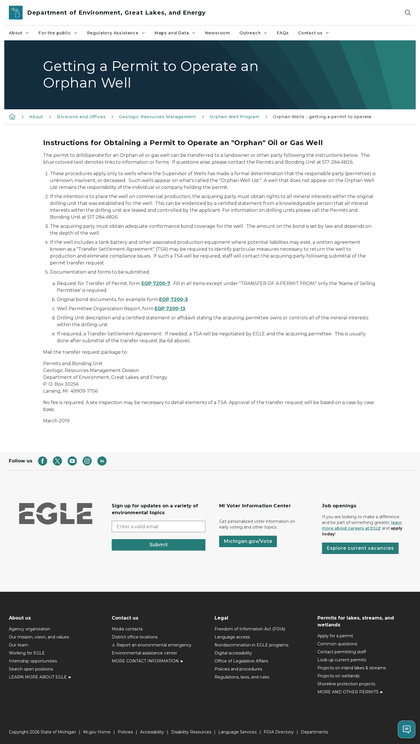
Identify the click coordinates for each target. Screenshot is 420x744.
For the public (55, 32)
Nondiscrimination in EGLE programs (251, 645)
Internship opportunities (33, 661)
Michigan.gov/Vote (248, 541)
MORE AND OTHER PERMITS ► (350, 691)
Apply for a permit (335, 635)
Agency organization (29, 629)
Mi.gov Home (97, 732)
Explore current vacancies (360, 548)
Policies (125, 732)
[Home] (12, 116)
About (16, 32)
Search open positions (31, 669)
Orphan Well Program (234, 116)
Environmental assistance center (144, 653)
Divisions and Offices (81, 116)
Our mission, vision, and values (39, 637)
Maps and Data (172, 32)
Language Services (237, 732)
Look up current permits (341, 659)
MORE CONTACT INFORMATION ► (148, 661)
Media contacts (127, 629)
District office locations (134, 637)
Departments (314, 732)
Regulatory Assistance (113, 32)
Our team (18, 645)
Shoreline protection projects (346, 683)
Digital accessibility (233, 653)
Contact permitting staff (341, 651)
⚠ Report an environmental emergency (151, 645)
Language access (232, 637)
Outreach (250, 32)
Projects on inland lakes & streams (351, 667)
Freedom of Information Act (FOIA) (250, 629)
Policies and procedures (238, 669)
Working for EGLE (27, 653)
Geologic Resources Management (157, 116)
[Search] (407, 12)
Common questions (337, 643)
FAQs (283, 32)
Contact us (310, 32)
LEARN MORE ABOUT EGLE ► (40, 677)
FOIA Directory (279, 732)
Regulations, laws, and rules (242, 677)
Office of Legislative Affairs (241, 661)
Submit (158, 544)
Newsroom (218, 32)
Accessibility (152, 732)
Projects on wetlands (338, 675)
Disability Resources (191, 732)
